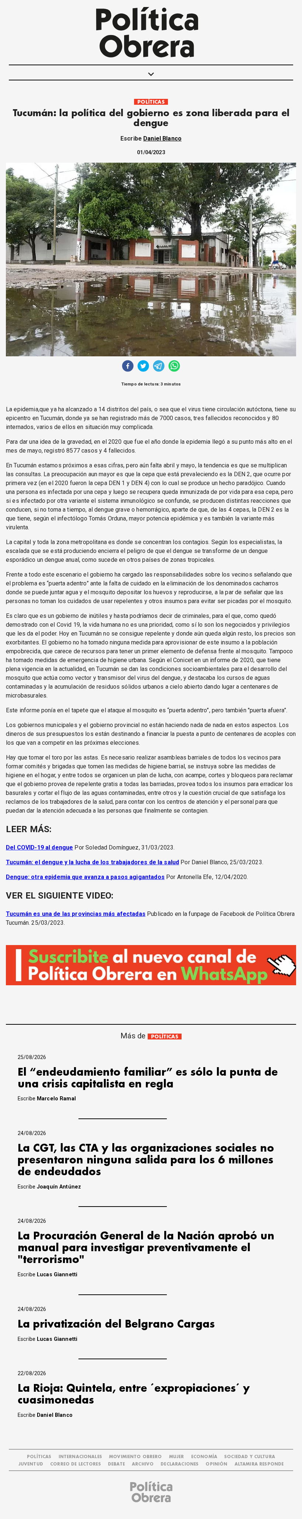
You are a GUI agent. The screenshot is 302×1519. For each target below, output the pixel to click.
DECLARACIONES (180, 1464)
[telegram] (159, 367)
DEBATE (116, 1464)
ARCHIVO (143, 1464)
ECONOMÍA (204, 1457)
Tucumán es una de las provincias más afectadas (75, 913)
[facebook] (128, 367)
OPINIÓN (216, 1464)
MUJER (176, 1457)
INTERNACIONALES (80, 1457)
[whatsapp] (174, 367)
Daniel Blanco (162, 138)
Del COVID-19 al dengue (39, 847)
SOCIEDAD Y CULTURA (249, 1457)
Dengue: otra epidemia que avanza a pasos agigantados (85, 876)
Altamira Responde (259, 1464)
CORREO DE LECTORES (75, 1464)
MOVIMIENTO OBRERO (135, 1457)
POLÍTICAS (150, 102)
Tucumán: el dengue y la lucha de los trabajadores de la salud (92, 862)
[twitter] (143, 367)
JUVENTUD (30, 1464)
